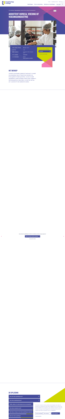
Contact (49, 1)
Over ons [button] (58, 4)
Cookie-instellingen (39, 413)
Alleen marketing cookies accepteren (32, 236)
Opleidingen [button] (30, 4)
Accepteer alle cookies (32, 238)
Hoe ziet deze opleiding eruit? (16, 396)
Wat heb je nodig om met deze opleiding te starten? (21, 411)
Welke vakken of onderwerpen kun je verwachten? (20, 404)
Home (9, 10)
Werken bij (60, 1)
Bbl (23, 47)
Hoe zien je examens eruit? (15, 408)
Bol (25, 47)
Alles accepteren (55, 413)
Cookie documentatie (38, 416)
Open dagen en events (55, 1)
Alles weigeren (46, 413)
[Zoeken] (62, 4)
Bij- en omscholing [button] (38, 4)
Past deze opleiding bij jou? (16, 400)
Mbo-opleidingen (17, 10)
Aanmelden (41, 51)
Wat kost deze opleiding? (15, 415)
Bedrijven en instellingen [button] (49, 4)
